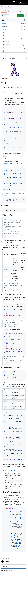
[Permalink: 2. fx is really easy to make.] (1, 294)
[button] (24, 108)
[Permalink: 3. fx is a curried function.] (1, 330)
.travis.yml (6, 35)
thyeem (5, 7)
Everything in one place (9, 470)
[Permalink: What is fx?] (1, 215)
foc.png (6, 51)
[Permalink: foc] (1, 83)
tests (5, 26)
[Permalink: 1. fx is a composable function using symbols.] (1, 241)
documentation (6, 163)
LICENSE (6, 41)
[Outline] (26, 58)
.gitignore (6, 32)
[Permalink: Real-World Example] (1, 492)
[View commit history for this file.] (24, 20)
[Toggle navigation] (2, 2)
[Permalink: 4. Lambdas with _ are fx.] (1, 367)
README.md (7, 48)
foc (10, 7)
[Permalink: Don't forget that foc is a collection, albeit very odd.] (1, 465)
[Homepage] (14, 2)
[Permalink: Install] (1, 205)
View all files (14, 54)
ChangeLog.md (8, 38)
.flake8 (6, 29)
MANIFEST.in (7, 45)
